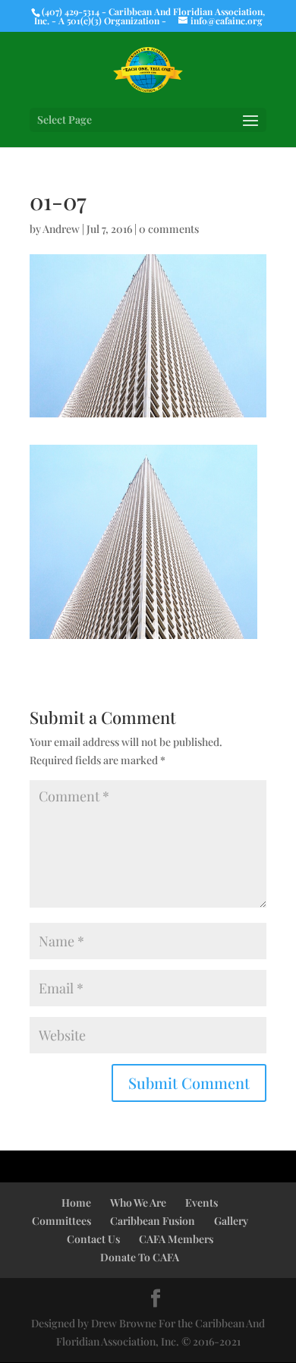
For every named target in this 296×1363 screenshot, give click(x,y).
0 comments (169, 229)
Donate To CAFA (139, 1257)
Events (201, 1202)
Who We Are (138, 1202)
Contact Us (93, 1239)
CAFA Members (176, 1239)
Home (76, 1202)
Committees (61, 1220)
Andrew (61, 229)
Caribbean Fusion (152, 1220)
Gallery (231, 1220)
